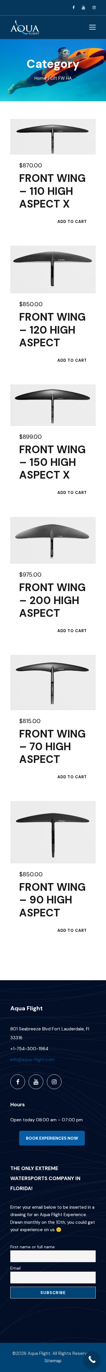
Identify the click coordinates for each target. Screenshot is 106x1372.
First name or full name (32, 1246)
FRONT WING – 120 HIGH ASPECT (52, 329)
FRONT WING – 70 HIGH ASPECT (52, 746)
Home (40, 78)
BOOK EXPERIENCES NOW (52, 1138)
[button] (72, 221)
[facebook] (73, 7)
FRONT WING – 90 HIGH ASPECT (52, 899)
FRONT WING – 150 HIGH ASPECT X (52, 462)
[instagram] (94, 7)
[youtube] (83, 7)
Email (15, 1268)
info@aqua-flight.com (32, 1060)
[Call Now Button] (92, 1359)
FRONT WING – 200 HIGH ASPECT (52, 600)
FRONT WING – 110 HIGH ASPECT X (52, 191)
